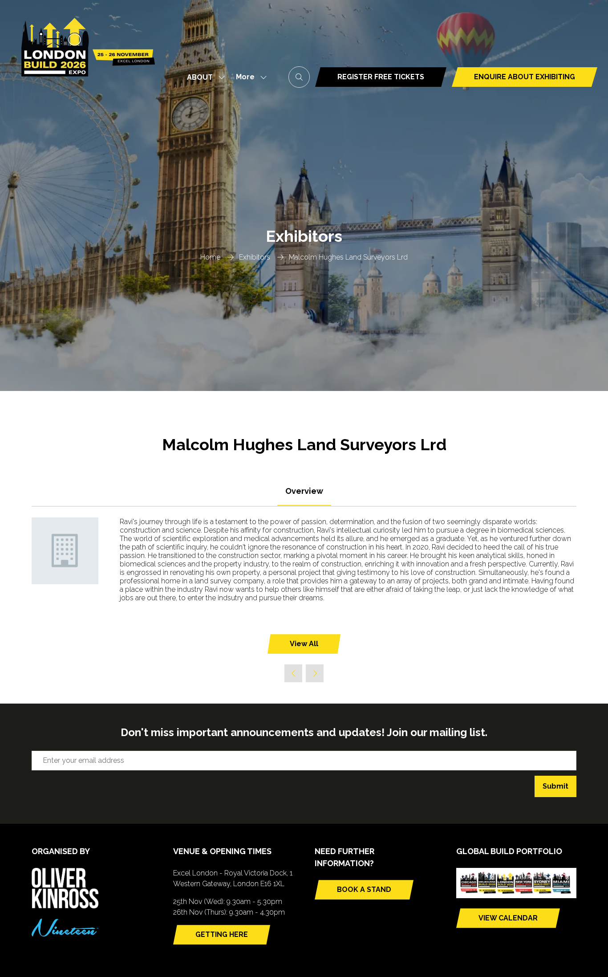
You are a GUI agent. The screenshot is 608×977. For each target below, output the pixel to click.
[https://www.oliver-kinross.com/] (65, 906)
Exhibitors (254, 257)
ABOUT (200, 77)
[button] (249, 77)
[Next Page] (315, 673)
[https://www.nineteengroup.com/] (65, 934)
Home (210, 257)
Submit (555, 786)
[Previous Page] (293, 673)
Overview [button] (304, 491)
